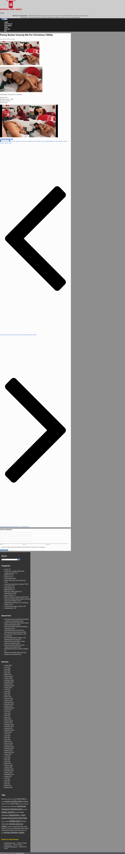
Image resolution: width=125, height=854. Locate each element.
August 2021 (8, 776)
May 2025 (7, 693)
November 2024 (9, 704)
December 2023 (9, 724)
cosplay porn (16, 801)
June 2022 (7, 758)
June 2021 (7, 780)
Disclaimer (8, 25)
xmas (9, 143)
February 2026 (8, 676)
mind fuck (22, 818)
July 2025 (7, 689)
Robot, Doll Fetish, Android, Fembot (14, 597)
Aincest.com (8, 845)
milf (35, 141)
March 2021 (7, 785)
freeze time (21, 803)
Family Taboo (5, 141)
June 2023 (7, 735)
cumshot (3, 803)
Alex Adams (4, 799)
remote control (14, 824)
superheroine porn (18, 826)
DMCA (6, 27)
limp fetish (25, 809)
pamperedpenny (50, 141)
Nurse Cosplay (8, 595)
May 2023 (7, 737)
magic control (7, 812)
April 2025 (7, 695)
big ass (11, 799)
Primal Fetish (5, 824)
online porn (15, 821)
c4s (23, 799)
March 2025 (7, 696)
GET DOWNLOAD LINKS (6, 139)
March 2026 (7, 674)
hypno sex (21, 806)
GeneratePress (20, 853)
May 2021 (7, 782)
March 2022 (7, 763)
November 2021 (9, 770)
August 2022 (8, 754)
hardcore (9, 806)
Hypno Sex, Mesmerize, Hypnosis (14, 584)
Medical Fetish (8, 589)
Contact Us (8, 24)
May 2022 (7, 759)
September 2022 (9, 752)
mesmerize (14, 815)
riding (6, 143)
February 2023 (8, 743)
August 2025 (8, 687)
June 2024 (7, 713)
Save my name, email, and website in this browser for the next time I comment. (23, 547)
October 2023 (8, 728)
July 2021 (7, 778)
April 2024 (7, 717)
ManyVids (17, 812)
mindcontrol (13, 818)
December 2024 (9, 702)
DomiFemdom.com (9, 843)
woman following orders (14, 832)
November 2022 (9, 748)
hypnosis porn (16, 809)
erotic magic (14, 803)
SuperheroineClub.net (10, 846)
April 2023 (7, 739)
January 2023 (8, 745)
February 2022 (8, 765)
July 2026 (7, 667)
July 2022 (7, 756)
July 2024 (7, 711)
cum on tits (24, 141)
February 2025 (8, 698)
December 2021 (9, 769)
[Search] (19, 559)
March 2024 (7, 719)
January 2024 (8, 722)
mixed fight (3, 821)
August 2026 (8, 665)
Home (6, 22)
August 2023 (8, 732)
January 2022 (8, 767)
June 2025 (7, 691)
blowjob (17, 141)
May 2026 (7, 671)
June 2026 (7, 669)
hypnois (2, 12)
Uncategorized (8, 608)
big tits (14, 799)
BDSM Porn (7, 574)
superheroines (9, 828)
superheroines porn (19, 830)
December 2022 (9, 746)
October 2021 (8, 772)
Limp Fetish (7, 586)
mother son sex (41, 141)
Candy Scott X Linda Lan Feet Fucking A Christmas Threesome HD (18, 334)
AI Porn (6, 569)
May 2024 (7, 715)
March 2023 (7, 741)
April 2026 (7, 672)
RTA (5, 30)
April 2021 (7, 783)
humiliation (14, 806)
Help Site (7, 29)
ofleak (7, 821)
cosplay (7, 801)
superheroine (10, 826)
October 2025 (8, 684)
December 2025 (9, 680)
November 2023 (9, 726)
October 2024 (8, 706)
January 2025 (8, 700)
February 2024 (8, 721)
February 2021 (8, 787)
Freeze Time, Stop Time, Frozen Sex (14, 580)
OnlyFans (23, 821)
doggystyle (30, 141)
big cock (12, 141)
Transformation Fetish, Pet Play (13, 606)
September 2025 (9, 685)
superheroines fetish (7, 830)
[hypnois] (11, 10)
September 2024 (9, 708)
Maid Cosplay (8, 587)
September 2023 (9, 730)
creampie (25, 801)
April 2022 (7, 761)
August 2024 (8, 709)
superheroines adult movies (20, 828)
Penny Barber (59, 141)
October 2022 (8, 750)
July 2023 (7, 733)
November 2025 (9, 682)
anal (8, 799)
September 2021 (9, 774)
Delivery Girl (7, 576)
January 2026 (8, 678)
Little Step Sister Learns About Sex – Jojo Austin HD (14, 526)
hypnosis (5, 809)
